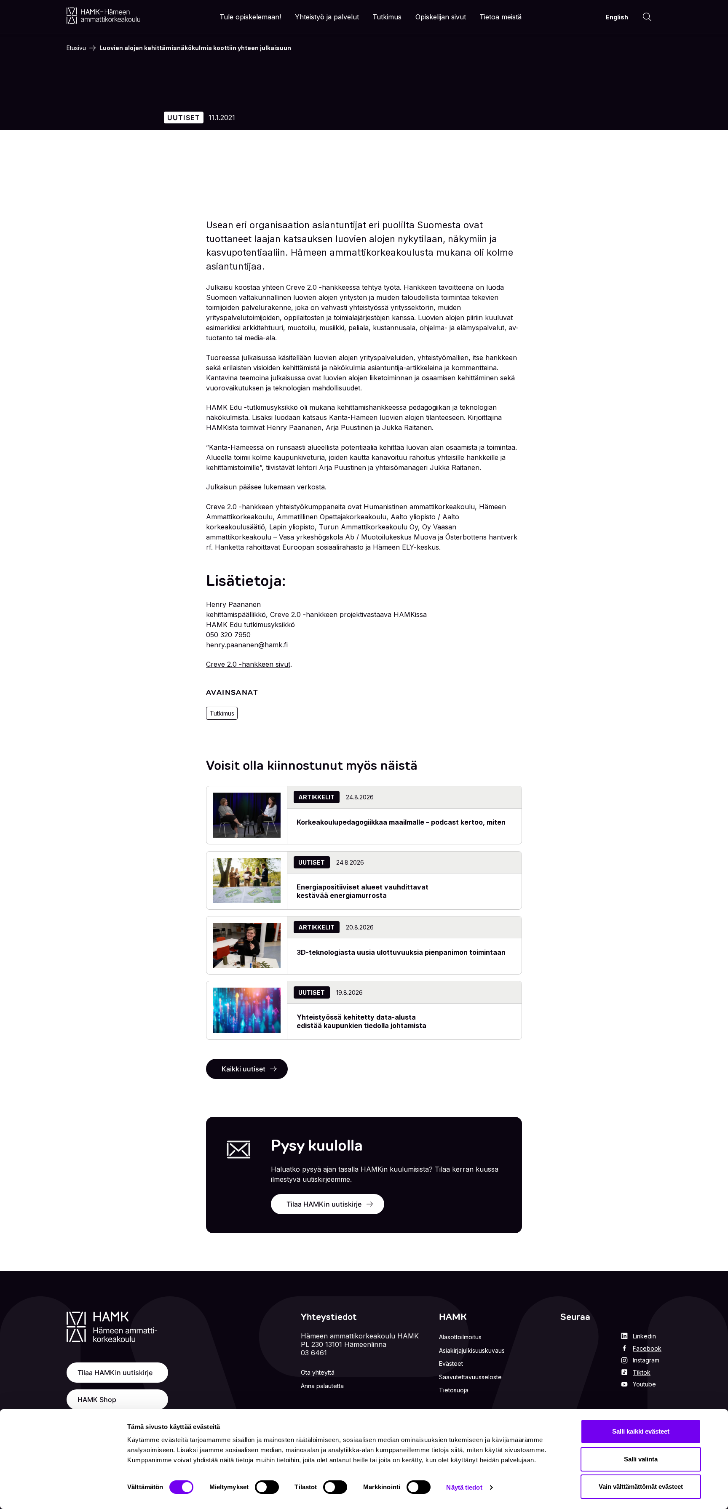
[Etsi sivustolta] (647, 17)
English (617, 17)
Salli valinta (641, 1459)
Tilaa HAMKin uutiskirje (323, 1204)
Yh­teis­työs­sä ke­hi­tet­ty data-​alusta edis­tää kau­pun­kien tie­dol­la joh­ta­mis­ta (361, 1021)
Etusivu (76, 47)
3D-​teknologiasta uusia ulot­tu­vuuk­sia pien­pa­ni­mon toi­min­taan (401, 952)
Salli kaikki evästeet (640, 1431)
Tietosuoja (453, 1390)
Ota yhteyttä (318, 1372)
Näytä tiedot (464, 1487)
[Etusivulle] (103, 15)
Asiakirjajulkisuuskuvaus (472, 1350)
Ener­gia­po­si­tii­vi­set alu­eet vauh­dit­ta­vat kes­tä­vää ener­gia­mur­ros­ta (362, 891)
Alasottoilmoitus (460, 1337)
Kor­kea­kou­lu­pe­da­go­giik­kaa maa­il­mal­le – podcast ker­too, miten (401, 822)
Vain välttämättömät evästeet (641, 1486)
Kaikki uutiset (243, 1069)
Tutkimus (222, 713)
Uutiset (184, 117)
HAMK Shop (97, 1399)
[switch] (267, 1487)
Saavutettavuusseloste (470, 1377)
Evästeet (451, 1363)
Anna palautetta (322, 1385)
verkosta (311, 487)
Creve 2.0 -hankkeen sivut (248, 664)
